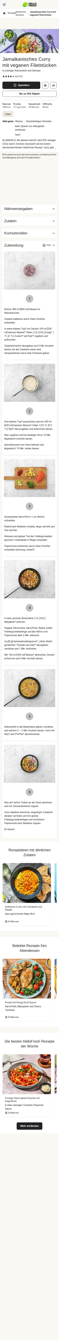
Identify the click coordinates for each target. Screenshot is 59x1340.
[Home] (4, 13)
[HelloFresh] (30, 4)
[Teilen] (53, 85)
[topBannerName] (29, 23)
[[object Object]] (45, 85)
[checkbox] (3, 76)
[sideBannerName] (29, 182)
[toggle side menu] (4, 4)
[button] (29, 221)
